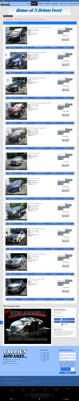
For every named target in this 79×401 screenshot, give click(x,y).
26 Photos (16, 94)
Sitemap (56, 390)
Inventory (34, 3)
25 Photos (16, 43)
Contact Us (34, 389)
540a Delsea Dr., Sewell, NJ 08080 (71, 0)
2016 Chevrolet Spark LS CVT (36, 229)
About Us (11, 389)
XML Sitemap (67, 388)
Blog (34, 388)
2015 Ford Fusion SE (34, 153)
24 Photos (16, 68)
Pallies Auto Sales (45, 393)
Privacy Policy (63, 3)
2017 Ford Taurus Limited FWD (37, 254)
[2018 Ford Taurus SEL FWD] (16, 286)
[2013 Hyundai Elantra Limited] (16, 60)
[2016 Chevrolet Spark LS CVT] (16, 236)
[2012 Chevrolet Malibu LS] (16, 211)
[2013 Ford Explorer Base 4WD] (16, 135)
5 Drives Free (47, 3)
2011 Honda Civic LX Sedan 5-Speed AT (39, 27)
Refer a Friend (45, 388)
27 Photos (16, 144)
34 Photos (16, 169)
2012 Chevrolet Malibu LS (35, 203)
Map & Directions (34, 390)
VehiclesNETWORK (39, 395)
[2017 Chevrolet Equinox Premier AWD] (16, 110)
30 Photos (16, 119)
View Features (68, 47)
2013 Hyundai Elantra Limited (37, 52)
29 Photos (16, 270)
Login (3, 0)
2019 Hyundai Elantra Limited (37, 78)
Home (28, 3)
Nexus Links (67, 389)
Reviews (45, 389)
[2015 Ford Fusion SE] (16, 160)
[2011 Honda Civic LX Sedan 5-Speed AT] (16, 35)
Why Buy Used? (11, 390)
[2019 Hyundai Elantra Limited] (16, 85)
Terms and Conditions (73, 3)
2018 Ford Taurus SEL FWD (36, 279)
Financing (40, 3)
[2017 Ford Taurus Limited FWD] (16, 261)
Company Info (54, 3)
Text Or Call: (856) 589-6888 (56, 0)
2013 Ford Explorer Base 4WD (37, 128)
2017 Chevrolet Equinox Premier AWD (39, 103)
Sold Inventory (56, 389)
